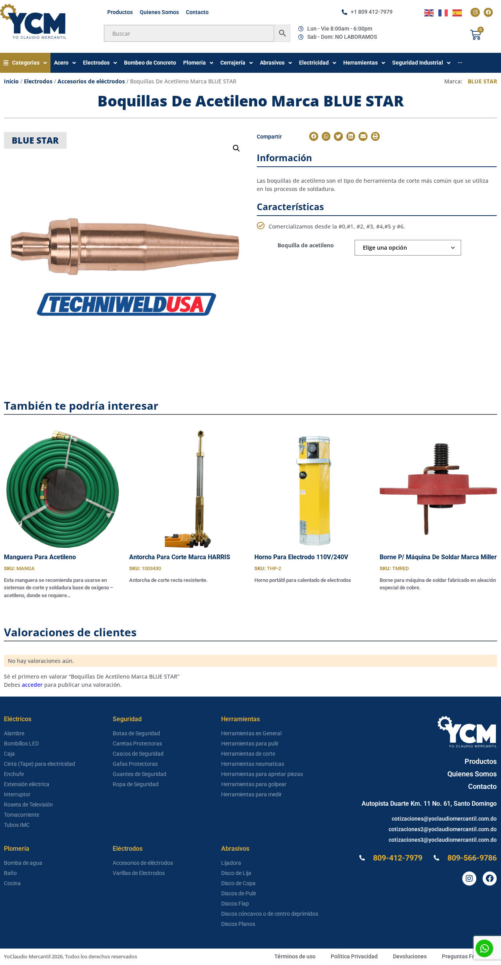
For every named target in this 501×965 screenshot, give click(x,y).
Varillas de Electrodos (139, 873)
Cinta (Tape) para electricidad (39, 764)
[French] (443, 12)
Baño (10, 873)
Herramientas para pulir (250, 743)
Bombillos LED (21, 743)
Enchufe (14, 774)
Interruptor (17, 794)
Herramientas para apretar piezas (262, 774)
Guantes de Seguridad (139, 774)
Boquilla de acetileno (306, 245)
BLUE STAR (482, 81)
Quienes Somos (159, 12)
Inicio (11, 81)
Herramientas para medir (251, 794)
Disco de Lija (236, 873)
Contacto (197, 12)
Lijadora (231, 863)
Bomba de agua (23, 863)
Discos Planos (238, 924)
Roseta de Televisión (28, 804)
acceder (32, 684)
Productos (120, 12)
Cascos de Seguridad (138, 754)
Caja (9, 754)
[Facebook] (488, 12)
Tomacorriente (21, 815)
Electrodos (38, 81)
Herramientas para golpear (254, 784)
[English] (429, 12)
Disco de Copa (238, 883)
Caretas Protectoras (137, 743)
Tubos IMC (17, 825)
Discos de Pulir (238, 893)
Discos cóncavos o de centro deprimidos (269, 914)
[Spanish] (457, 12)
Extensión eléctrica (26, 784)
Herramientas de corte (248, 754)
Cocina (12, 883)
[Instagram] (474, 12)
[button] (236, 148)
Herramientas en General (251, 733)
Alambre (14, 733)
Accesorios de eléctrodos (91, 81)
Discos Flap (235, 903)
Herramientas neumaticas (252, 764)
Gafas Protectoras (135, 764)
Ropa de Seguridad (136, 784)
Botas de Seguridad (136, 733)
